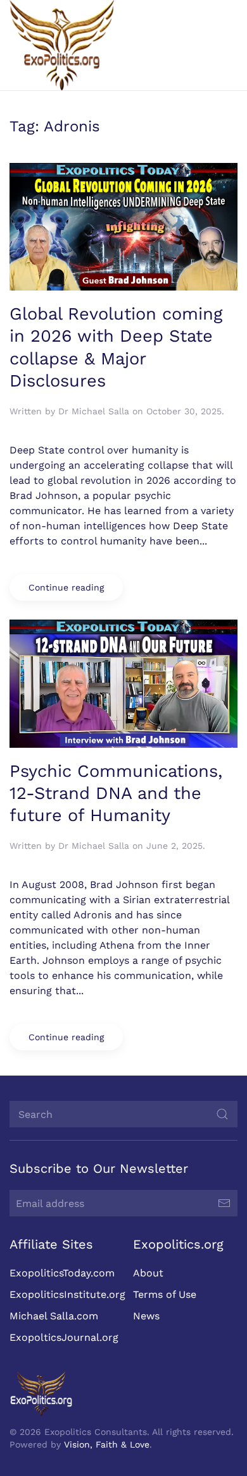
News (146, 1316)
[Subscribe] (224, 1203)
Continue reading (66, 587)
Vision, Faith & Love (106, 1444)
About (148, 1273)
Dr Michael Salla (93, 411)
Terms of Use (164, 1294)
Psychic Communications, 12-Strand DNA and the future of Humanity (116, 793)
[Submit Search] (222, 1114)
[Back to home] (62, 45)
